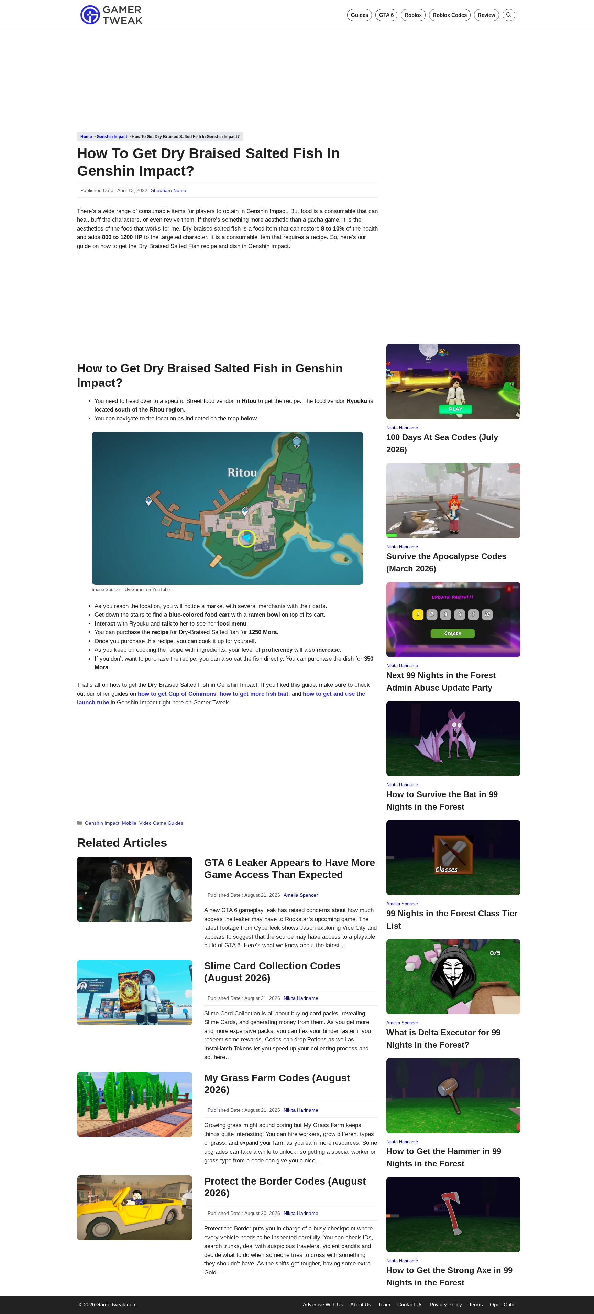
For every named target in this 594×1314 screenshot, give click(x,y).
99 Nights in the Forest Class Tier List (451, 919)
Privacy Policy (446, 1304)
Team (384, 1304)
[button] (509, 15)
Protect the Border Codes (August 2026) (285, 1187)
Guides (359, 15)
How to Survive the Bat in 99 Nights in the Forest (442, 800)
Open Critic (502, 1304)
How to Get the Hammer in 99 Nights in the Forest (443, 1157)
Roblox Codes (450, 15)
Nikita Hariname (301, 998)
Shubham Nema (168, 190)
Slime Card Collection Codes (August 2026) (272, 971)
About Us (360, 1304)
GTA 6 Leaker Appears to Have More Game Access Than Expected (289, 868)
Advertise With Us (323, 1304)
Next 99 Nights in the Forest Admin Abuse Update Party (441, 681)
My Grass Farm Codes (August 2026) (277, 1084)
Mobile (129, 823)
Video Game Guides (161, 823)
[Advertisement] (297, 78)
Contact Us (410, 1304)
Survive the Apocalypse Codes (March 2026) (446, 562)
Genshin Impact (112, 136)
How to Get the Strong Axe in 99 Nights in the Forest (449, 1276)
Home (86, 136)
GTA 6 (386, 15)
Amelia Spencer (301, 895)
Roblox (413, 15)
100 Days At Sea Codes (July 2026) (442, 443)
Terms (476, 1304)
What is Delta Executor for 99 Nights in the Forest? (443, 1038)
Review (486, 15)
